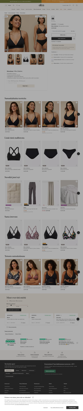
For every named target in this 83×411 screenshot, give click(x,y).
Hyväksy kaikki (72, 407)
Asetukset (45, 407)
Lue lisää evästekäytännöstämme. (22, 404)
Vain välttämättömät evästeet (57, 407)
